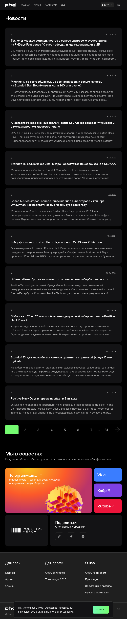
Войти (105, 5)
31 (106, 429)
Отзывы (10, 585)
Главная (25, 5)
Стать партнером (95, 572)
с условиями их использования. (55, 611)
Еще (63, 5)
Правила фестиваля (97, 592)
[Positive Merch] (26, 530)
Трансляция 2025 (55, 579)
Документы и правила (98, 585)
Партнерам (51, 5)
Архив (37, 5)
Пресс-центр (93, 579)
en (118, 5)
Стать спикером (55, 572)
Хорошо (100, 609)
